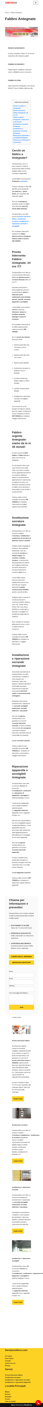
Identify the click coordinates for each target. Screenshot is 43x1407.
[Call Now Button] (38, 1403)
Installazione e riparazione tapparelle (18, 1382)
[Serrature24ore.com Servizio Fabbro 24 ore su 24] (11, 2)
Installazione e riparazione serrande (17, 1380)
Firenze (7, 1399)
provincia (24, 181)
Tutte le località (10, 1401)
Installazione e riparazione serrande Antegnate (20, 131)
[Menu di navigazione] (35, 2)
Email (11, 978)
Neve (13, 1405)
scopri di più (18, 1161)
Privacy (7, 1365)
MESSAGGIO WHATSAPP (21, 962)
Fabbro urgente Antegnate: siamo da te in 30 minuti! (21, 119)
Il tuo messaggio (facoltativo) (18, 993)
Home (7, 12)
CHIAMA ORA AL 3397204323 (21, 956)
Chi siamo (8, 1356)
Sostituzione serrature (13, 1377)
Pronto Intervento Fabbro (14, 1375)
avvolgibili (15, 226)
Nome (11, 971)
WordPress (28, 1405)
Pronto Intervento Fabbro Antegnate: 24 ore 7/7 (20, 113)
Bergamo (8, 1396)
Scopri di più (18, 1099)
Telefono (11, 986)
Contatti (8, 1361)
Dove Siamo (9, 1358)
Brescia (7, 1394)
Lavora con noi (10, 1363)
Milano (7, 1392)
